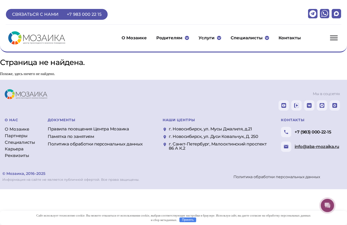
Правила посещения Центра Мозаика (88, 129)
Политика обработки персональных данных (95, 144)
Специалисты (246, 37)
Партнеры (16, 135)
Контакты (290, 37)
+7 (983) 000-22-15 (313, 132)
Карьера (14, 149)
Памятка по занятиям (71, 136)
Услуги (207, 37)
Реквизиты (17, 155)
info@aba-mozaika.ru (317, 147)
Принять (188, 219)
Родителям (169, 37)
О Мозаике (134, 37)
